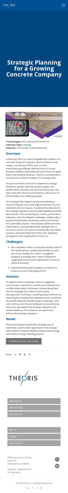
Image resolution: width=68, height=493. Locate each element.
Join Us (12, 429)
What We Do (15, 401)
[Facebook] (32, 487)
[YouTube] (37, 487)
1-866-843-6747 (24, 469)
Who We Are (15, 414)
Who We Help (16, 407)
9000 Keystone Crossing (19, 457)
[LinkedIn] (28, 487)
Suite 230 (12, 460)
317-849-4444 (13, 472)
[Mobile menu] (63, 5)
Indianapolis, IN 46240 (18, 463)
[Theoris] (9, 5)
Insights (13, 436)
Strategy (27, 144)
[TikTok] (41, 487)
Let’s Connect (15, 443)
